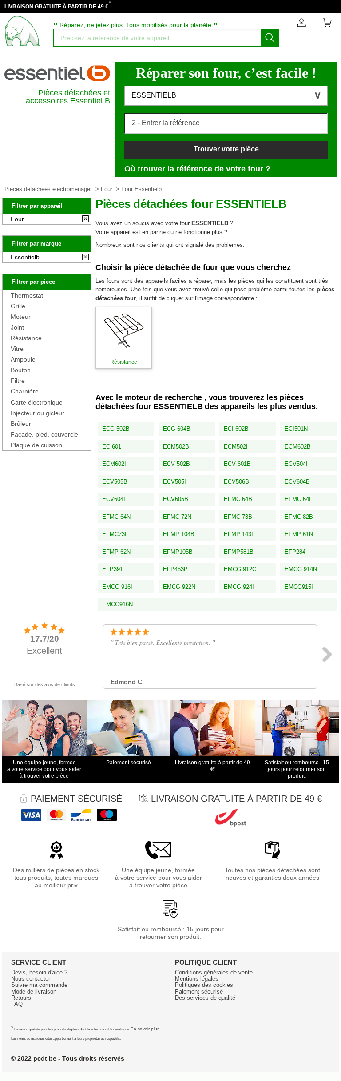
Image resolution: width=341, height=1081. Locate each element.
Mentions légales (196, 978)
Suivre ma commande (39, 985)
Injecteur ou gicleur (37, 413)
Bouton (21, 370)
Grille (18, 306)
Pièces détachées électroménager (48, 189)
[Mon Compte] (301, 24)
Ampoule (23, 359)
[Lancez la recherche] (270, 38)
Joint (17, 327)
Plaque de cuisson (36, 445)
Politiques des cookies (204, 985)
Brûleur (21, 423)
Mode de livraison (33, 991)
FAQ (17, 1004)
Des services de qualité (205, 997)
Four (106, 189)
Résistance (26, 338)
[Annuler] (85, 219)
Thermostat (27, 295)
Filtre (18, 380)
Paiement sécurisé (199, 991)
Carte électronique (37, 402)
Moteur (21, 316)
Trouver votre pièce (226, 149)
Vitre (17, 348)
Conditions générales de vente (214, 972)
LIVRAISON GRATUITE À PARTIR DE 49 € (56, 7)
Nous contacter (30, 978)
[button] (226, 96)
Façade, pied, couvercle (44, 434)
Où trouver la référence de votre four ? (197, 168)
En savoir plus (145, 1028)
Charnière (25, 391)
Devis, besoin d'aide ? (39, 972)
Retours (21, 997)
